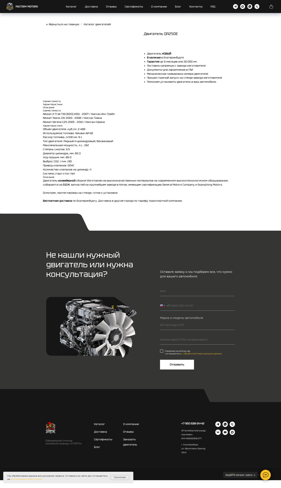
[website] (271, 6)
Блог (178, 6)
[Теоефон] (256, 6)
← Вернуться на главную (62, 24)
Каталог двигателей (97, 24)
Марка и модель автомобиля (181, 318)
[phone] (232, 426)
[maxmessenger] (242, 6)
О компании (159, 6)
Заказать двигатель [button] (130, 442)
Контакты (195, 6)
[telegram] (235, 6)
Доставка (91, 6)
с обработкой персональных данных (201, 353)
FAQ (213, 6)
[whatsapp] (249, 6)
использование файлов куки (26, 479)
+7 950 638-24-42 (192, 423)
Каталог (71, 6)
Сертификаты (134, 6)
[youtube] (225, 434)
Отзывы (111, 6)
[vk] (218, 434)
